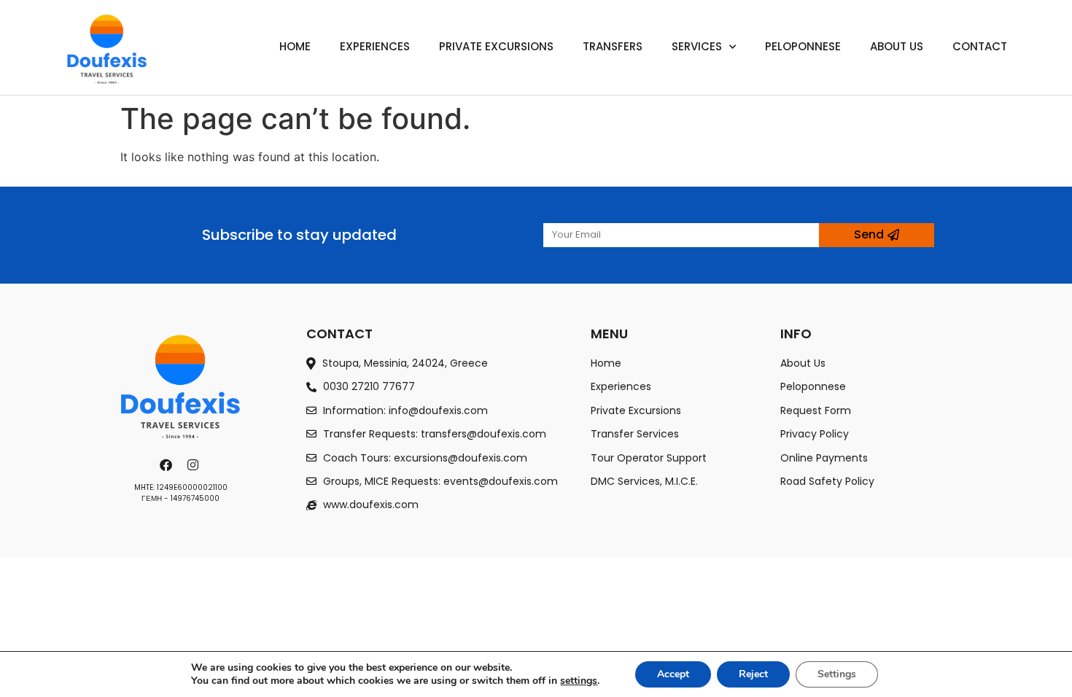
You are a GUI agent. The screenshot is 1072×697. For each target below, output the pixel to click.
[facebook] (168, 465)
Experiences (375, 46)
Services (697, 46)
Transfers (612, 46)
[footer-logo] (180, 385)
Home (295, 46)
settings (578, 681)
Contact (979, 46)
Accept (673, 674)
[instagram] (194, 465)
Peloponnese (803, 46)
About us (896, 46)
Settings (836, 674)
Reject (753, 674)
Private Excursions (496, 46)
